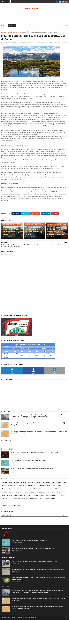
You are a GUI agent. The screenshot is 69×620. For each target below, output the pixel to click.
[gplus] (66, 2)
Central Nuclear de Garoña (14, 31)
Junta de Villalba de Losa (9, 505)
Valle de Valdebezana (44, 485)
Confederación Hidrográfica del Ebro (34, 225)
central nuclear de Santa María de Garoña (56, 225)
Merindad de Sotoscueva (41, 489)
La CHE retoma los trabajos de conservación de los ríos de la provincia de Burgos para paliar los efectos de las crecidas (34, 231)
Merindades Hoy (32, 8)
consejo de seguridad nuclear (11, 224)
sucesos (23, 482)
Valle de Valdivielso (7, 502)
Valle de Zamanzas (29, 492)
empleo (4, 492)
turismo (11, 492)
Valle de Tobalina (13, 32)
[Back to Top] (66, 617)
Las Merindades (56, 482)
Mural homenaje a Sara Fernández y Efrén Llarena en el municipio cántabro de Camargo (38, 569)
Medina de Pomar (14, 482)
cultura (48, 482)
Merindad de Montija (19, 495)
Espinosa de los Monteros (9, 485)
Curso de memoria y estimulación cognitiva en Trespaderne (28, 460)
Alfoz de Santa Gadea (36, 498)
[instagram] (63, 2)
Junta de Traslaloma (50, 498)
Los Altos (61, 495)
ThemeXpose (11, 617)
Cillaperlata (60, 502)
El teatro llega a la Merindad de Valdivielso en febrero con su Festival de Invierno (34, 452)
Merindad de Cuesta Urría (47, 502)
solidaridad (50, 492)
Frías (3, 495)
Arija (29, 495)
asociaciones (40, 492)
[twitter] (60, 2)
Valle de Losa (22, 489)
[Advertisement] (34, 16)
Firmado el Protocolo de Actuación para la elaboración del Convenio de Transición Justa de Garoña (56, 232)
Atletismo (18, 492)
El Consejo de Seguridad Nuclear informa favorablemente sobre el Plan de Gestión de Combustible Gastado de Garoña (11, 230)
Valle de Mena (40, 482)
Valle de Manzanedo (38, 495)
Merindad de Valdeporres (9, 489)
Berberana (35, 502)
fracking (9, 495)
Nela (19, 505)
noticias (51, 31)
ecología (26, 31)
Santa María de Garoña (55, 42)
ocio (64, 482)
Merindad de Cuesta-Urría (22, 502)
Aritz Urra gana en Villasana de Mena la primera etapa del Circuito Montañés (34, 561)
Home (3, 25)
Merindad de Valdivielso (57, 489)
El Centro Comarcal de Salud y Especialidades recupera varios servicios (32, 468)
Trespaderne (58, 492)
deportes (21, 485)
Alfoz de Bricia (6, 498)
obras (59, 485)
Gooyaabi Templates (30, 617)
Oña (54, 485)
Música (30, 489)
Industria (33, 31)
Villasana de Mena (51, 495)
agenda (4, 482)
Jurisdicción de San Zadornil (20, 498)
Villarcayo (31, 482)
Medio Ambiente (42, 31)
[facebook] (57, 2)
